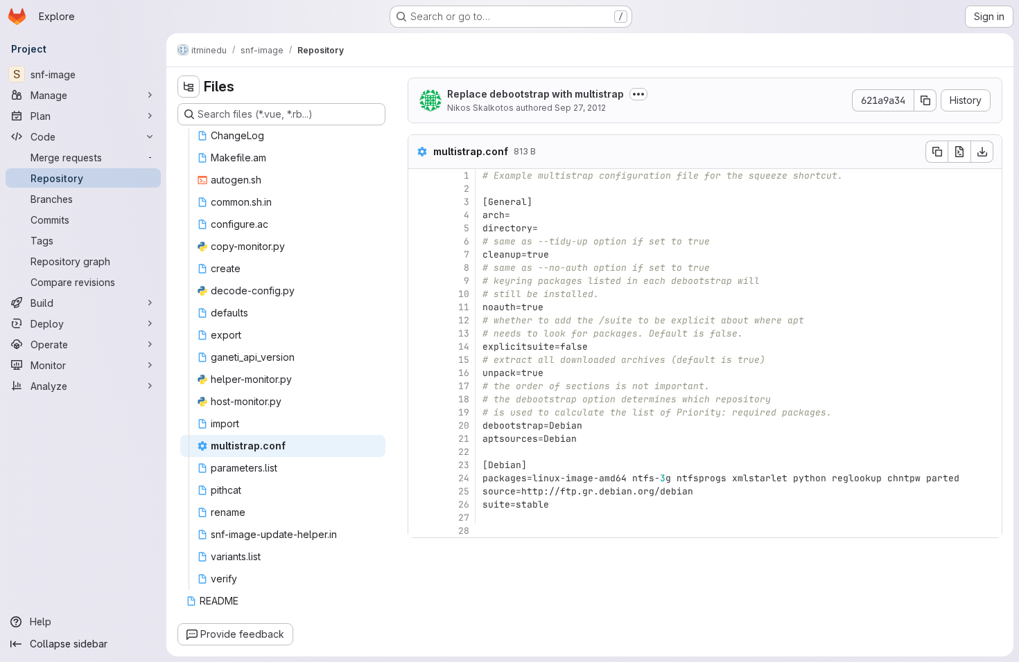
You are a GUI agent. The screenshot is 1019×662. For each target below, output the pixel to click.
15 (463, 360)
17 (463, 386)
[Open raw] (959, 152)
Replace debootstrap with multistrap (535, 94)
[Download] (982, 152)
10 (463, 294)
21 (463, 439)
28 (463, 531)
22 (463, 452)
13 (463, 333)
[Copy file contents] (936, 152)
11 (463, 307)
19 (463, 412)
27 (463, 518)
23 (463, 465)
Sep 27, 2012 (580, 107)
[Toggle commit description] (638, 94)
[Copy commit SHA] (925, 100)
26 (463, 504)
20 (463, 425)
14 (463, 346)
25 (463, 491)
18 (463, 399)
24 (463, 478)
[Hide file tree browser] (188, 86)
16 (463, 373)
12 (463, 320)
